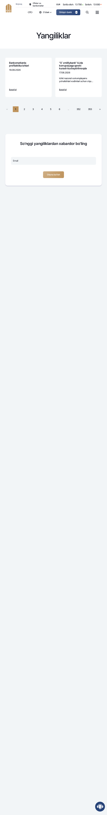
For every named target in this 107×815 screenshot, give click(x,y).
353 (90, 109)
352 (79, 109)
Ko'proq (19, 4)
